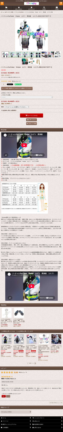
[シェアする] (3, 84)
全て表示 (55, 402)
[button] (2, 3)
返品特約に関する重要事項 (9, 110)
